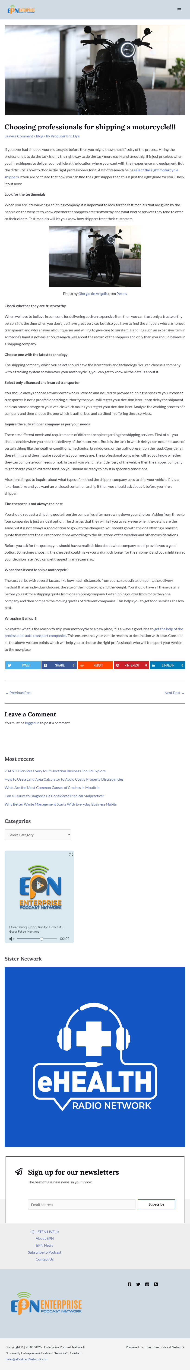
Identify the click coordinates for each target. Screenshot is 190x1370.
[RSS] (156, 1284)
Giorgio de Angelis (93, 293)
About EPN (45, 1238)
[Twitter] (138, 1284)
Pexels (122, 293)
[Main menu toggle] (179, 10)
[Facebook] (129, 1284)
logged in (32, 723)
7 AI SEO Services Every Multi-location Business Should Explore (55, 771)
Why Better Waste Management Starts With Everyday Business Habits (61, 804)
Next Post (175, 692)
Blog (39, 136)
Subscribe (156, 1204)
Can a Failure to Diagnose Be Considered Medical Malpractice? (54, 796)
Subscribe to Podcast (44, 1252)
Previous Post (18, 692)
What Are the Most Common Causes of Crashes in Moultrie (52, 787)
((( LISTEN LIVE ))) (44, 1231)
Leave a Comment (19, 136)
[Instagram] (147, 1284)
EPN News (44, 1245)
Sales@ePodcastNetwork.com (27, 1359)
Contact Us (45, 1259)
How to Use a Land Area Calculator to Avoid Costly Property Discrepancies (64, 779)
